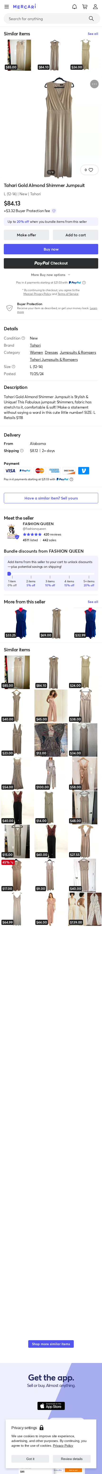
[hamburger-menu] (6, 6)
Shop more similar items (51, 1344)
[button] (74, 6)
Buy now (51, 249)
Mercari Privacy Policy (37, 294)
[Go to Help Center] (23, 338)
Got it (30, 1458)
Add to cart (75, 234)
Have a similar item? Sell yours (51, 497)
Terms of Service (68, 294)
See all (93, 601)
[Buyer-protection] (54, 210)
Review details (71, 1458)
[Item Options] (94, 84)
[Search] (91, 18)
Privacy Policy (63, 1445)
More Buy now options (48, 274)
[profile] (95, 6)
